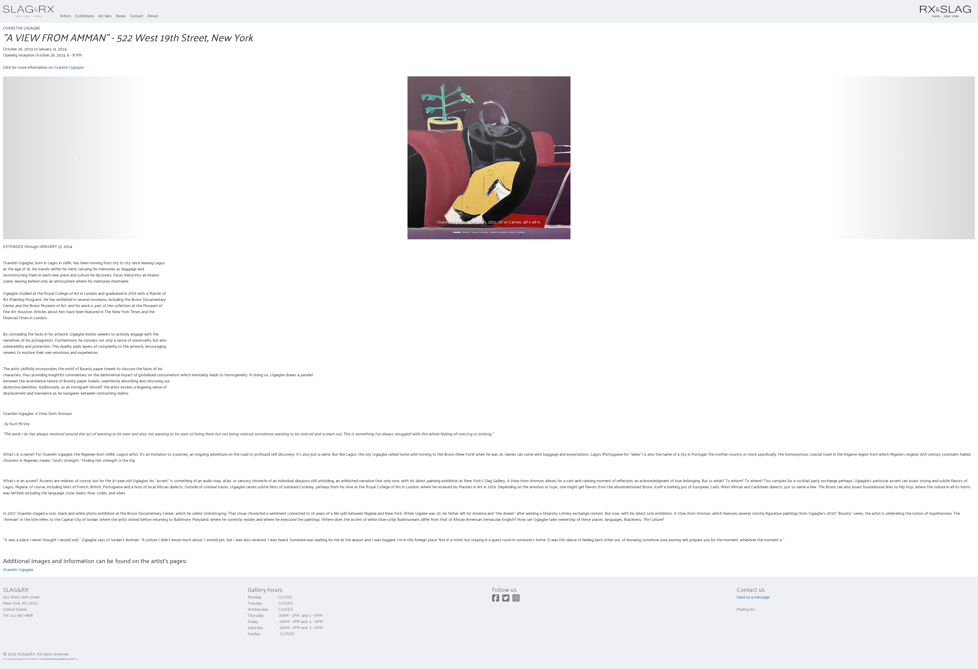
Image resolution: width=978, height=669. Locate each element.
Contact (136, 15)
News (121, 15)
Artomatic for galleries (56, 659)
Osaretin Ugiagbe (69, 67)
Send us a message (753, 597)
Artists (65, 15)
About (152, 15)
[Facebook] (495, 599)
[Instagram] (516, 599)
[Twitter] (505, 599)
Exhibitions (84, 15)
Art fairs (105, 15)
